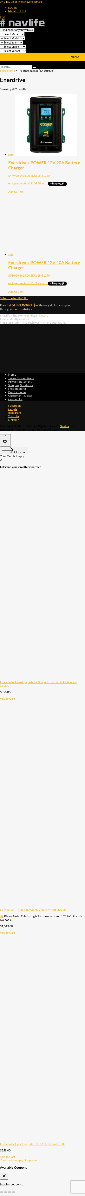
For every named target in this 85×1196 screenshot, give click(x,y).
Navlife (64, 426)
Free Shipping (17, 388)
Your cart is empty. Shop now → (20, 1160)
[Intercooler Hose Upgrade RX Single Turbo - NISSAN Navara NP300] (42, 678)
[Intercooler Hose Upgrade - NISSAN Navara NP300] (42, 1140)
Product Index (17, 392)
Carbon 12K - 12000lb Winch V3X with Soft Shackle (33, 910)
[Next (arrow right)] (5, 1195)
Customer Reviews (20, 395)
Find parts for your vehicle (17, 29)
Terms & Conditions (21, 378)
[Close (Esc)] (13, 1191)
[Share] (9, 1191)
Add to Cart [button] (15, 191)
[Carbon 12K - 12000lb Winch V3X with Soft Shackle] (42, 906)
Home (12, 374)
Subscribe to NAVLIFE (14, 298)
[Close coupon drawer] (4, 1176)
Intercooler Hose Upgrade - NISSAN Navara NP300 (32, 1144)
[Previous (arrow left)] (1, 1195)
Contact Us (15, 399)
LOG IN (12, 7)
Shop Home (7, 70)
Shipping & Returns (20, 385)
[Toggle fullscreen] (5, 1191)
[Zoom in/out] (1, 1191)
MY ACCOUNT (17, 11)
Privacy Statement (20, 381)
